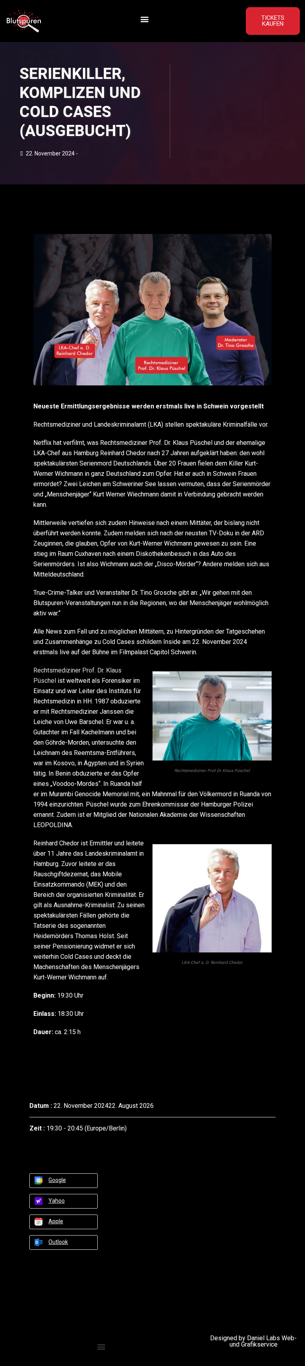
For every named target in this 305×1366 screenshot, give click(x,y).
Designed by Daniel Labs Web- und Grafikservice (253, 1341)
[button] (144, 19)
